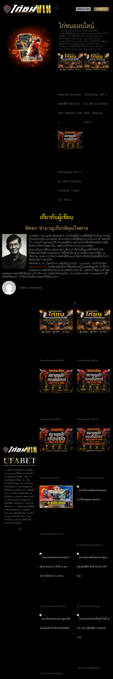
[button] (56, 8)
